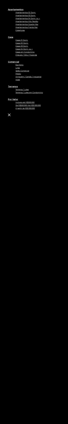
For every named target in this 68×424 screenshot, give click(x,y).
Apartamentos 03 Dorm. (26, 15)
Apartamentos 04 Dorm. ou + (28, 18)
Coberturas (20, 30)
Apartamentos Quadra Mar (27, 24)
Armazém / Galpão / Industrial (28, 77)
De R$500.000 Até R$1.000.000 (28, 105)
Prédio (18, 74)
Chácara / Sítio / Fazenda (26, 55)
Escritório (19, 65)
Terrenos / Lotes (22, 90)
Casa (10, 37)
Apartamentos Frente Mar (27, 27)
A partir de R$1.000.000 (25, 108)
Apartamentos (15, 9)
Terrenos (13, 86)
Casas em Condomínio (25, 52)
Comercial (13, 62)
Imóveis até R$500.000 (25, 102)
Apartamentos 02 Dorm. (26, 13)
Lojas (18, 68)
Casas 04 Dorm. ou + (24, 49)
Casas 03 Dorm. (22, 46)
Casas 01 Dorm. (22, 40)
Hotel (18, 80)
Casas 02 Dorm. (22, 43)
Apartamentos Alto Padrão (27, 21)
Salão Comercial (22, 71)
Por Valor (13, 99)
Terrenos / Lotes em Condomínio (29, 93)
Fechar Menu (26, 115)
